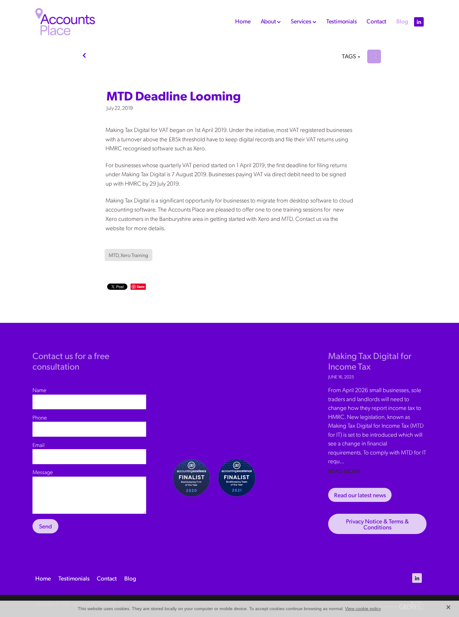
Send (45, 526)
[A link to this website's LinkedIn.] (419, 22)
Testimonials (341, 21)
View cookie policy (363, 608)
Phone (39, 417)
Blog (402, 21)
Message (42, 472)
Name (39, 390)
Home (242, 21)
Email (38, 445)
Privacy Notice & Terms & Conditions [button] (377, 524)
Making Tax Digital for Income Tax (370, 361)
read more (344, 470)
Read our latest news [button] (360, 494)
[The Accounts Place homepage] (74, 21)
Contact (376, 21)
